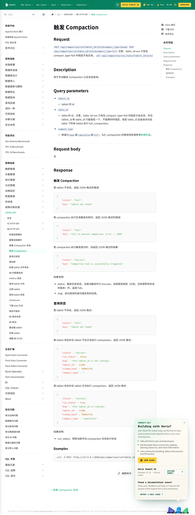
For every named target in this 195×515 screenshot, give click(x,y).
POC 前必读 (10, 42)
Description (168, 52)
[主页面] (52, 14)
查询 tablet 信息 (17, 294)
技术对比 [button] (10, 48)
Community (81, 5)
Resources (66, 5)
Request (167, 48)
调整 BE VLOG (15, 338)
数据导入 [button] (10, 81)
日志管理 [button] (10, 185)
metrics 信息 (15, 278)
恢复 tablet (14, 332)
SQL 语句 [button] (10, 475)
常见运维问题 (11, 415)
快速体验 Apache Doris (16, 36)
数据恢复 (146, 135)
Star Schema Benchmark (17, 141)
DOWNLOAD (184, 5)
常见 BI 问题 (11, 437)
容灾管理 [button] (10, 179)
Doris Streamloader (14, 376)
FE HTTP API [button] (13, 223)
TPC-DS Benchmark (15, 152)
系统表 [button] (8, 201)
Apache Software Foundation (43, 511)
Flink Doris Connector (16, 360)
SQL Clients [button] (11, 388)
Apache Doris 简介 (14, 31)
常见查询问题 (11, 426)
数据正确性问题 (12, 442)
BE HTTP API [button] (13, 228)
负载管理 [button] (10, 174)
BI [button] (6, 382)
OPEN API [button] (10, 212)
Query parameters (171, 56)
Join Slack (149, 460)
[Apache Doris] (10, 5)
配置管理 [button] (10, 196)
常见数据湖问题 (12, 431)
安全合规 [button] (10, 124)
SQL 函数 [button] (10, 470)
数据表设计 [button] (11, 75)
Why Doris (26, 5)
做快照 (12, 261)
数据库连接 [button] (11, 70)
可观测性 (10, 114)
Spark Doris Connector (16, 354)
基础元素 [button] (10, 465)
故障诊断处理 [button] (12, 207)
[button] (43, 14)
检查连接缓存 (15, 234)
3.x (59, 14)
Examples (170, 77)
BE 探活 (12, 321)
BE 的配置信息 (16, 272)
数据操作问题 (11, 420)
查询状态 (170, 73)
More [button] (8, 399)
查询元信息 (14, 256)
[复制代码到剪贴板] (152, 196)
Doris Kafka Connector (16, 365)
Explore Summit (175, 472)
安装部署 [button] (10, 64)
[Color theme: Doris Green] (117, 4)
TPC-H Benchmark (14, 146)
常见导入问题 (11, 448)
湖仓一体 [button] (10, 108)
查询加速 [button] (10, 103)
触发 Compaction (18, 250)
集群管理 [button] (10, 169)
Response (167, 64)
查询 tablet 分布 (17, 283)
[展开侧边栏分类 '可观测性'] (42, 113)
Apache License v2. (74, 511)
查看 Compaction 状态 (20, 245)
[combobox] (20, 14)
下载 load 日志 (16, 305)
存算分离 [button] (10, 119)
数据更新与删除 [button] (13, 86)
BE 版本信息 (15, 316)
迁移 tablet (14, 289)
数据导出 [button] (10, 92)
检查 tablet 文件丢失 (19, 267)
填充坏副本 (14, 311)
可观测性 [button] (10, 393)
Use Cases (41, 5)
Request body (169, 60)
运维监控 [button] (10, 190)
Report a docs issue (151, 494)
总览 (9, 217)
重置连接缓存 (15, 239)
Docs (53, 5)
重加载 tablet (15, 327)
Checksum (14, 300)
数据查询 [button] (10, 97)
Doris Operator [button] (13, 371)
